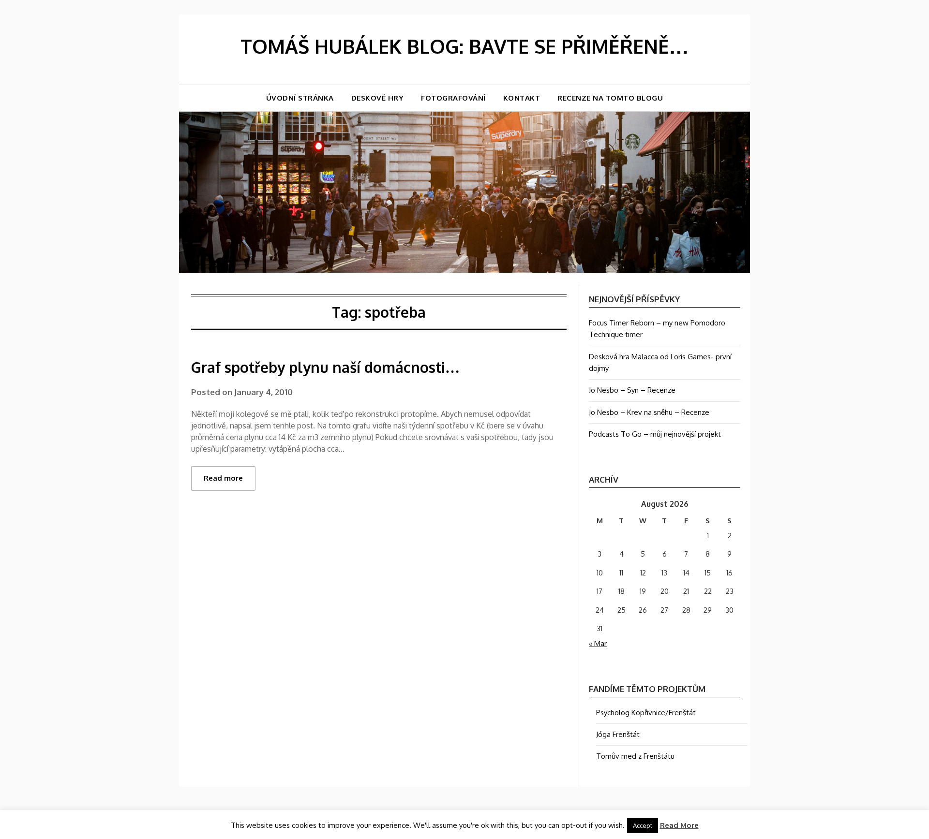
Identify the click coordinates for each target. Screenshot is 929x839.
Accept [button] (642, 825)
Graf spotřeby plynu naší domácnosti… (325, 367)
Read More (679, 825)
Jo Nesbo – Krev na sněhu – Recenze (649, 412)
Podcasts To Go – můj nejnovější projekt (655, 434)
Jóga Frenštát (618, 734)
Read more (223, 478)
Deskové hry (377, 98)
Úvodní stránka (300, 98)
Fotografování (453, 98)
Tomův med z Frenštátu (635, 756)
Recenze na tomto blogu (610, 98)
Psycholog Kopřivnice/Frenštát (646, 712)
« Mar (598, 643)
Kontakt (521, 98)
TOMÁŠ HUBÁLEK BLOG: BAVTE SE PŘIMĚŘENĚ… (464, 46)
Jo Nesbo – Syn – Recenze (632, 390)
